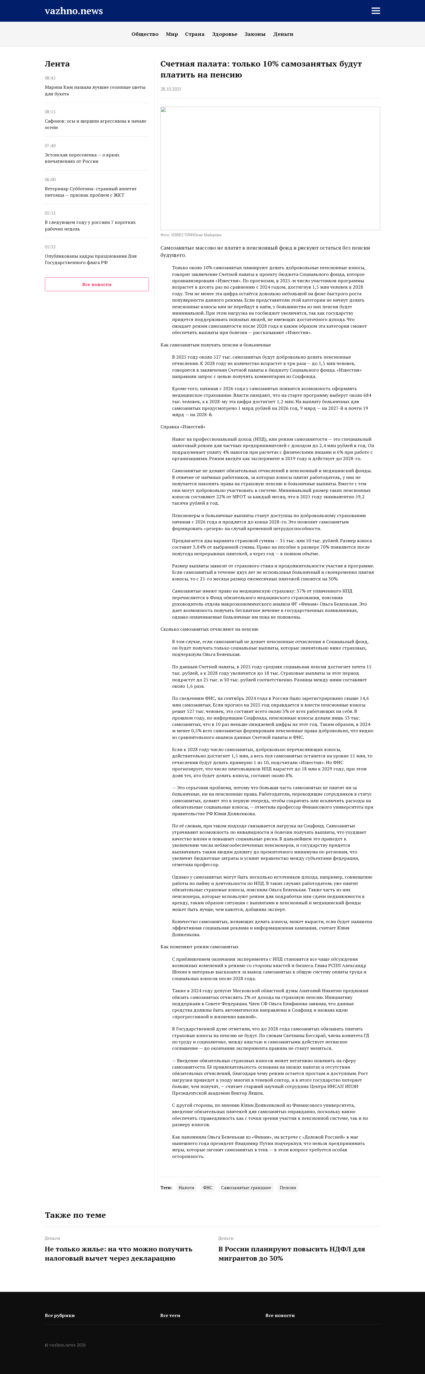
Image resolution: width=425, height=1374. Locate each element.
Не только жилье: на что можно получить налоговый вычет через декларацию (119, 1253)
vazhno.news (74, 11)
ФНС (207, 1187)
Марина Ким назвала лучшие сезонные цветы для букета (95, 90)
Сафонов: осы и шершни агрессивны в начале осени (95, 124)
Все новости (97, 284)
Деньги (52, 1238)
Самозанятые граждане (246, 1187)
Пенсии (288, 1187)
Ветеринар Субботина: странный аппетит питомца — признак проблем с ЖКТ (91, 191)
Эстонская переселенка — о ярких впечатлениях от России (82, 158)
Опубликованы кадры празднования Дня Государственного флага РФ (91, 259)
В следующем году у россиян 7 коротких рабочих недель (90, 225)
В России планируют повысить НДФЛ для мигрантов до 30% (291, 1253)
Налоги (186, 1187)
